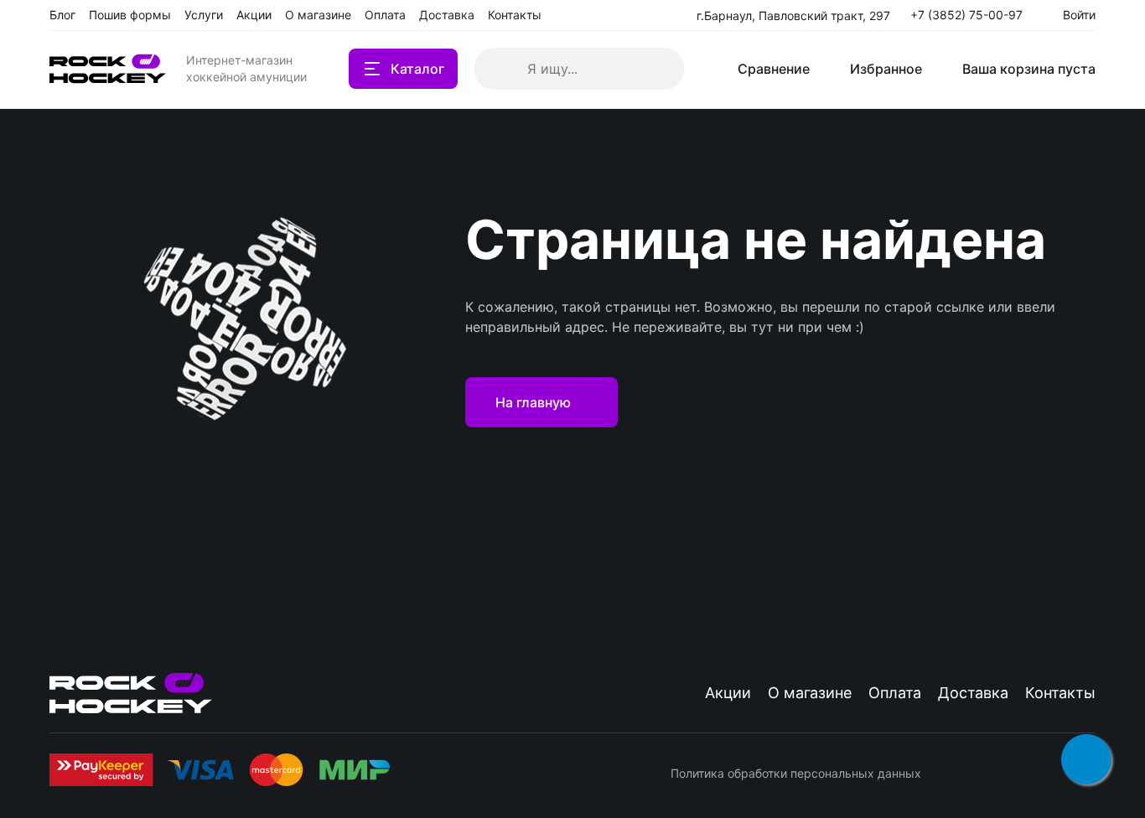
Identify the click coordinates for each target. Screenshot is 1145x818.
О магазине (810, 693)
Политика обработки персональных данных (796, 773)
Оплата (894, 693)
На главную (533, 402)
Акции (728, 693)
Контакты (1060, 693)
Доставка (973, 693)
